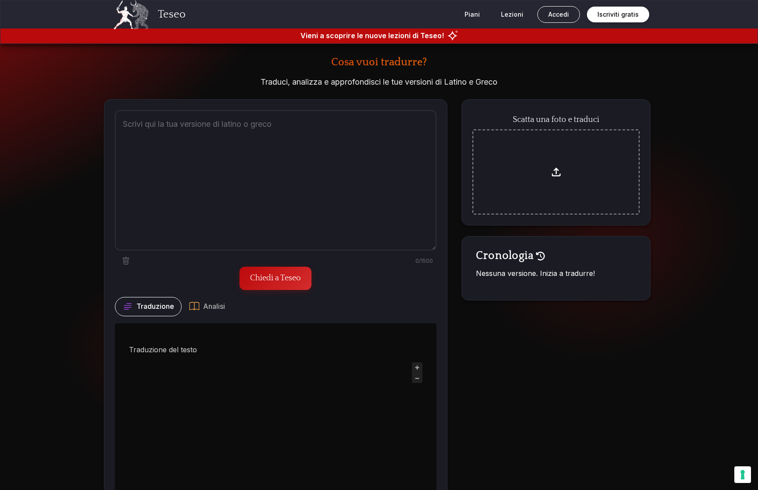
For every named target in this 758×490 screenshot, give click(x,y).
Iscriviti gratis (618, 14)
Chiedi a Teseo (275, 278)
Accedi (558, 14)
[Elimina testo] (125, 261)
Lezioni (512, 14)
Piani (472, 14)
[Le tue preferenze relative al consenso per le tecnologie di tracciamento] (742, 474)
